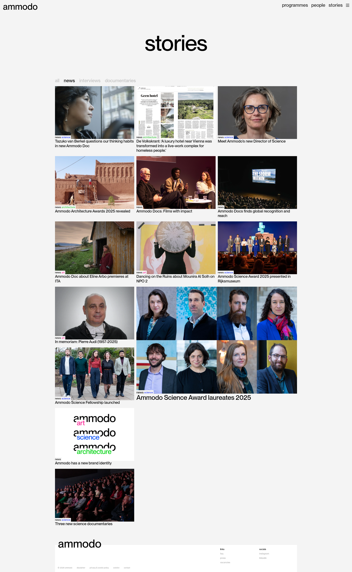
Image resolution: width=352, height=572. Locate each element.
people (318, 5)
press (223, 558)
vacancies (225, 562)
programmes (295, 5)
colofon (116, 568)
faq (221, 553)
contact (127, 568)
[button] (347, 5)
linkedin (263, 558)
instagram (264, 553)
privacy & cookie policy (99, 568)
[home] (20, 7)
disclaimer (81, 568)
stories (336, 5)
